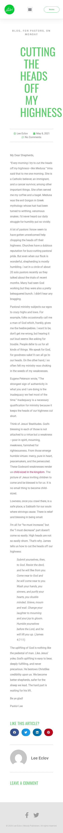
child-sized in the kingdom (29, 472)
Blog (16, 30)
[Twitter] (36, 815)
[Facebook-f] (27, 815)
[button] (30, 9)
